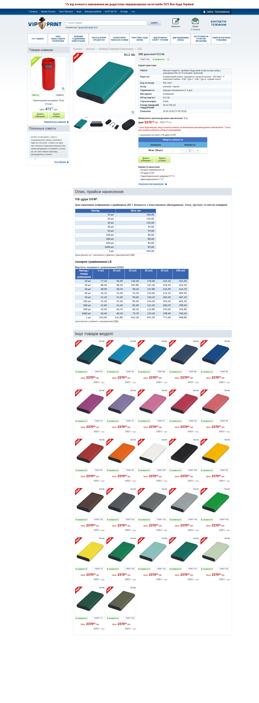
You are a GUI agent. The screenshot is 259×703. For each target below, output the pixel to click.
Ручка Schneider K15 (88, 27)
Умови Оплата (48, 11)
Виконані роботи (93, 11)
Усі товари (38, 39)
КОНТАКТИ (111, 11)
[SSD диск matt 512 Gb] (90, 355)
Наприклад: (82, 27)
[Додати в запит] (56, 115)
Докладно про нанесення (151, 184)
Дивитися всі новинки (55, 122)
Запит (195, 28)
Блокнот (176, 26)
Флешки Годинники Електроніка (116, 48)
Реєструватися (222, 11)
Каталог (90, 48)
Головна (33, 11)
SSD (139, 48)
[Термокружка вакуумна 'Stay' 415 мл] (48, 74)
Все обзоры (60, 162)
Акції (78, 11)
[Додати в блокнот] (146, 159)
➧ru (133, 11)
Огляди (124, 11)
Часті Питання (66, 11)
